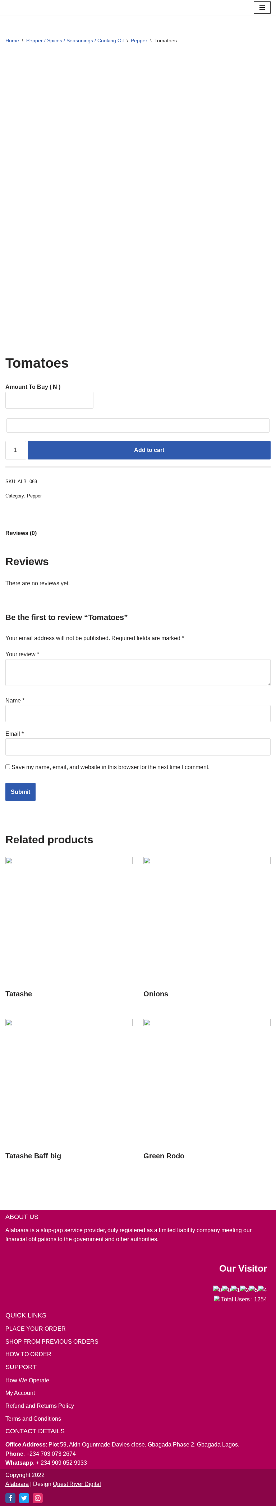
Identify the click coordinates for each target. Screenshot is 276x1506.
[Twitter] (24, 1498)
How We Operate (27, 1380)
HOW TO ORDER (28, 1355)
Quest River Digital (77, 1484)
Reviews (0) (21, 535)
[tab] (21, 535)
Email (14, 736)
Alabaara (17, 1484)
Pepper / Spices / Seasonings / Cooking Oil (75, 43)
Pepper (139, 43)
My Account (20, 1393)
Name (14, 703)
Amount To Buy (32, 389)
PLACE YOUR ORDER (35, 1329)
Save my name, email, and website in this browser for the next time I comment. (111, 769)
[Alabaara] (9, 8)
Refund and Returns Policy (39, 1406)
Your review (22, 656)
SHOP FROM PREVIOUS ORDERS (51, 1342)
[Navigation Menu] (262, 9)
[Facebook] (10, 1498)
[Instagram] (38, 1498)
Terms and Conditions (33, 1419)
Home (12, 43)
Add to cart (149, 452)
